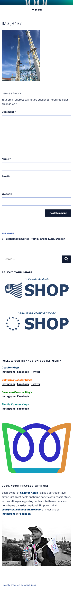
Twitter (35, 371)
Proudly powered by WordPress (19, 584)
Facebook (23, 371)
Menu (38, 9)
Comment (9, 111)
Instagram (8, 371)
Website (7, 194)
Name (6, 159)
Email (6, 176)
